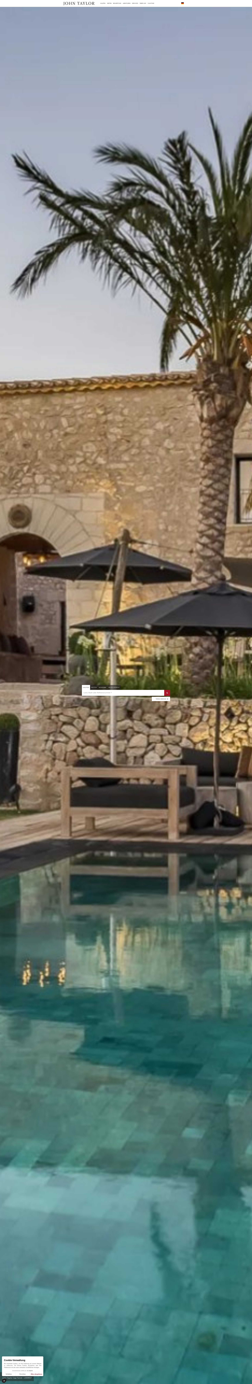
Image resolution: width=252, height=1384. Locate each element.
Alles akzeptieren (36, 1374)
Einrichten (22, 1374)
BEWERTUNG (117, 3)
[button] (4, 1380)
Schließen (9, 1374)
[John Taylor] (78, 3)
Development (114, 687)
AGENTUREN (126, 3)
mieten (94, 687)
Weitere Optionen (161, 699)
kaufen (86, 687)
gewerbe (102, 687)
